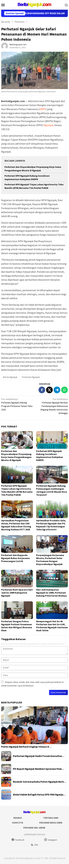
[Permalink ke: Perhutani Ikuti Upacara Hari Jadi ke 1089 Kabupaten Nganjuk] (17, 579)
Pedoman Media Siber (50, 822)
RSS (36, 844)
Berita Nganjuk (10, 377)
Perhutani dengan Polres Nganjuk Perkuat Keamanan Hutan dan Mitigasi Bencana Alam (16, 626)
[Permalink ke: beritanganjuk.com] (4, 45)
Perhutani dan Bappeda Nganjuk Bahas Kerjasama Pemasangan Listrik (15, 558)
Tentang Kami (50, 817)
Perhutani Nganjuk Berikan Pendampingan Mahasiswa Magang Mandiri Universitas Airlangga (54, 406)
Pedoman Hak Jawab (34, 827)
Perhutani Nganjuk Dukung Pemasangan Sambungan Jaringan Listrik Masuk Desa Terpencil (51, 490)
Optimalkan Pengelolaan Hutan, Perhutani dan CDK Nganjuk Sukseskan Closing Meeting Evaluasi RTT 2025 (16, 525)
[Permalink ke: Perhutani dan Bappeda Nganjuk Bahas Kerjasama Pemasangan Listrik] (17, 544)
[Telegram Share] (57, 390)
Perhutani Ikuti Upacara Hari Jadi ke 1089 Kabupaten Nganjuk (17, 592)
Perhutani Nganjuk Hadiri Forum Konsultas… (38, 756)
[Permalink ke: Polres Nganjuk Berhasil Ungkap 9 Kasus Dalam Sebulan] (34, 725)
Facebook (19, 839)
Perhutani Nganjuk (31, 377)
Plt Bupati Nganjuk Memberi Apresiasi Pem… (38, 768)
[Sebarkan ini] (42, 390)
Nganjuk (48, 125)
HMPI (42, 109)
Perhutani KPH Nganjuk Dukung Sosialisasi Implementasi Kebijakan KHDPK (49, 456)
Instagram (52, 839)
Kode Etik (17, 822)
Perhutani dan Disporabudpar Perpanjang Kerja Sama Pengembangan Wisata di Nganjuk (16, 456)
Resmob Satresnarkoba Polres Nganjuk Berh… (39, 781)
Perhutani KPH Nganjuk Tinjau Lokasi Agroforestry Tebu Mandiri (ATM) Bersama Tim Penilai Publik (16, 490)
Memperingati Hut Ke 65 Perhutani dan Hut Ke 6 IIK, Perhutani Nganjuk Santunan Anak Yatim (52, 626)
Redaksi (17, 817)
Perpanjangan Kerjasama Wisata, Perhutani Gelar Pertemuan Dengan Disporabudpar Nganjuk (50, 560)
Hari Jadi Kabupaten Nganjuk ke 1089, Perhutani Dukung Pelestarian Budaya (51, 592)
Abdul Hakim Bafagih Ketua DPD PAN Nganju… (39, 794)
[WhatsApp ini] (64, 390)
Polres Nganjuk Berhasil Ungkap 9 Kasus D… (26, 746)
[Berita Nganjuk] (34, 4)
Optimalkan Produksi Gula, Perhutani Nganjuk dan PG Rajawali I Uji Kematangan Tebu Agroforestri (51, 525)
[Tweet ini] (49, 390)
